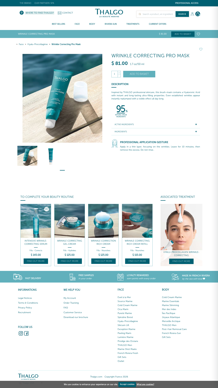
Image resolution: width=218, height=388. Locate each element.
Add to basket (183, 34)
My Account (70, 298)
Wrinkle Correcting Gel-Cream (35, 242)
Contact (67, 12)
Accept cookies (127, 384)
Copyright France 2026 (116, 376)
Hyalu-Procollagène (37, 44)
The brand (25, 3)
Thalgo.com (96, 376)
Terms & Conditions (28, 303)
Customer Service (73, 312)
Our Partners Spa (44, 3)
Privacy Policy (25, 307)
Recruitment (24, 312)
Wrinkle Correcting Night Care (137, 242)
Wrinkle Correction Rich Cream (69, 242)
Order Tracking (71, 303)
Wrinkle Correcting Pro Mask (66, 44)
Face (21, 44)
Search (182, 14)
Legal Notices (25, 298)
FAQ (66, 307)
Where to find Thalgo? (40, 12)
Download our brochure (76, 317)
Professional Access (186, 3)
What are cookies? (145, 384)
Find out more (36, 261)
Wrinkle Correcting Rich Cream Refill (103, 242)
